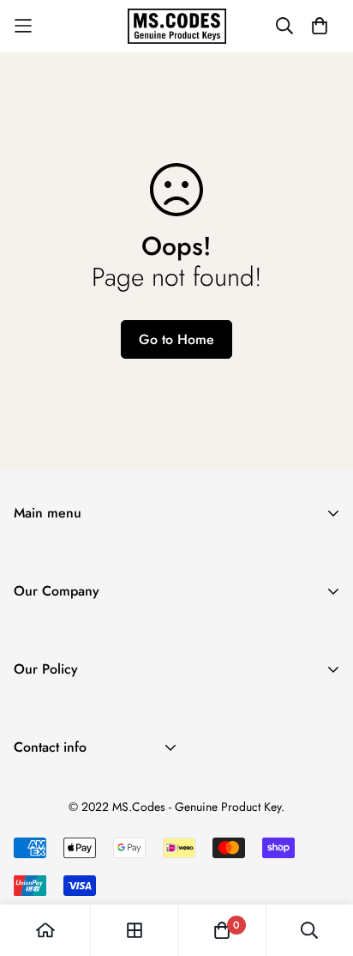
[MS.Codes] (177, 26)
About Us (40, 636)
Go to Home (176, 339)
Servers (34, 613)
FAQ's (31, 691)
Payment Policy (57, 769)
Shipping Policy (59, 714)
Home (31, 558)
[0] (221, 930)
